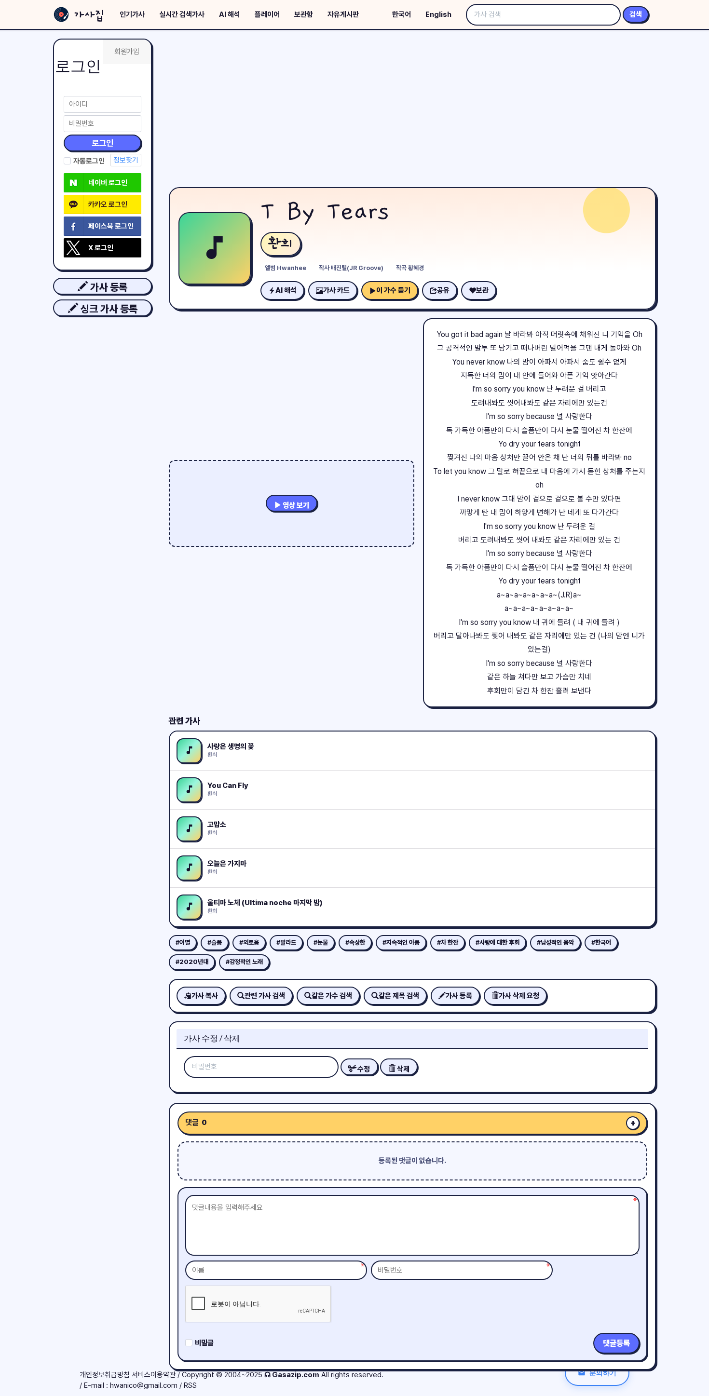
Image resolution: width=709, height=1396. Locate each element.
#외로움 (249, 942)
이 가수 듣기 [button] (393, 290)
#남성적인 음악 (555, 942)
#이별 (183, 942)
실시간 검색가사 (182, 14)
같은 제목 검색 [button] (399, 995)
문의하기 (602, 1373)
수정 (363, 1069)
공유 (443, 290)
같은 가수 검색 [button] (332, 995)
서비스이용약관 (154, 1374)
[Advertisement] (412, 110)
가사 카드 (336, 290)
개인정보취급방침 (105, 1374)
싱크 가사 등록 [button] (107, 309)
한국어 (401, 14)
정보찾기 (125, 160)
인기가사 (132, 14)
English (438, 14)
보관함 (303, 14)
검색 (635, 14)
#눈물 (321, 942)
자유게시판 (343, 14)
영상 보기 (295, 505)
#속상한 (355, 942)
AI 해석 (229, 14)
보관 (482, 290)
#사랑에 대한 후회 (497, 942)
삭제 (402, 1069)
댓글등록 (616, 1343)
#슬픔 (214, 942)
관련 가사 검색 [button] (265, 995)
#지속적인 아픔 (401, 942)
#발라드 (286, 942)
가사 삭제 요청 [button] (519, 995)
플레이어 (267, 14)
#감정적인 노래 (244, 961)
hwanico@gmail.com (143, 1385)
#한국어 (601, 942)
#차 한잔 (447, 942)
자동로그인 (89, 161)
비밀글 (204, 1343)
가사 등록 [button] (107, 287)
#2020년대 (192, 961)
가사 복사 (204, 995)
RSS (190, 1385)
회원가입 (126, 51)
